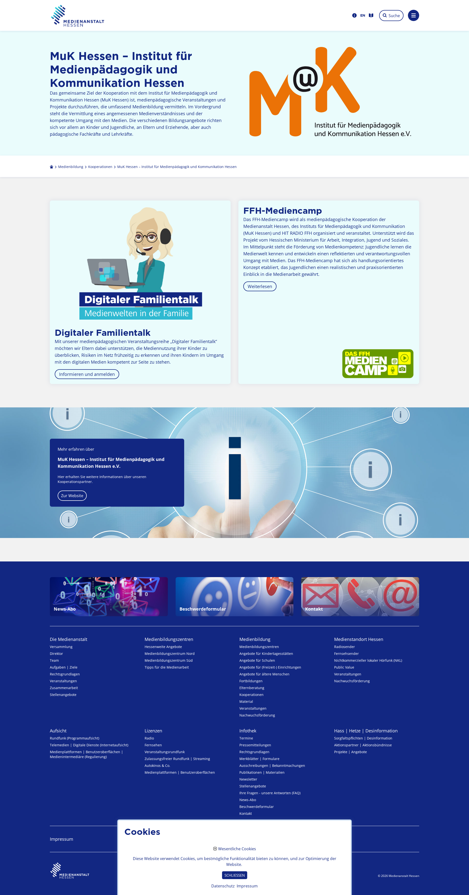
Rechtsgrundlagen (65, 674)
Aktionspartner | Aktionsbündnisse (363, 745)
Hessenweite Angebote (163, 646)
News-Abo (247, 799)
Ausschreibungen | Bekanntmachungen (272, 765)
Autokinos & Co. (157, 765)
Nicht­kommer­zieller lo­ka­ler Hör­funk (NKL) (368, 660)
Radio (149, 738)
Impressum (61, 839)
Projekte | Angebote (350, 752)
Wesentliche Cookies (237, 849)
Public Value (344, 667)
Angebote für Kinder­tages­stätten (266, 653)
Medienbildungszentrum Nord (170, 653)
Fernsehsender (346, 653)
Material (246, 701)
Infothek (247, 731)
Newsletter (248, 779)
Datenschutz (223, 886)
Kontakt (245, 813)
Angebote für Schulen (257, 660)
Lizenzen (153, 731)
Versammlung (61, 646)
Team (54, 660)
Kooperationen (251, 694)
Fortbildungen (251, 681)
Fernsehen (153, 745)
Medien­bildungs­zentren (169, 639)
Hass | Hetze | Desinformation (366, 731)
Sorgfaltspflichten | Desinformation (363, 738)
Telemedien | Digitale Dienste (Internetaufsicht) (89, 745)
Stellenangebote (63, 694)
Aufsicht (58, 731)
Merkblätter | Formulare (259, 758)
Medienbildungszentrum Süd (169, 660)
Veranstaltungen (63, 681)
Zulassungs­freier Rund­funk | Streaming (177, 758)
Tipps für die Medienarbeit (167, 667)
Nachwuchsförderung (257, 715)
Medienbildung (254, 639)
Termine (246, 738)
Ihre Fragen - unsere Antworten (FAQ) (269, 793)
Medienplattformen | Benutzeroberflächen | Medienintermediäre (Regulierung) (86, 754)
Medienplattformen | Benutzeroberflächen (180, 772)
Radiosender (344, 646)
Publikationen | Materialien (262, 772)
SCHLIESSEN (234, 875)
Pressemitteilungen (255, 745)
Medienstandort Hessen (358, 639)
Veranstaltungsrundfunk (165, 752)
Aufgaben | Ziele (63, 667)
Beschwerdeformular (256, 806)
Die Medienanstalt (68, 639)
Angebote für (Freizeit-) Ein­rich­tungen (270, 667)
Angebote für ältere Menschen (264, 674)
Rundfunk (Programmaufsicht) (74, 738)
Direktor (56, 653)
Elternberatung (251, 687)
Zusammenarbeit (64, 687)
